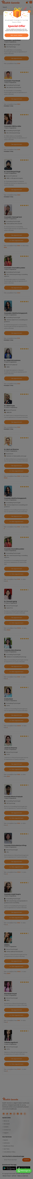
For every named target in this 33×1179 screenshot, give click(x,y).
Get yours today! (16, 35)
